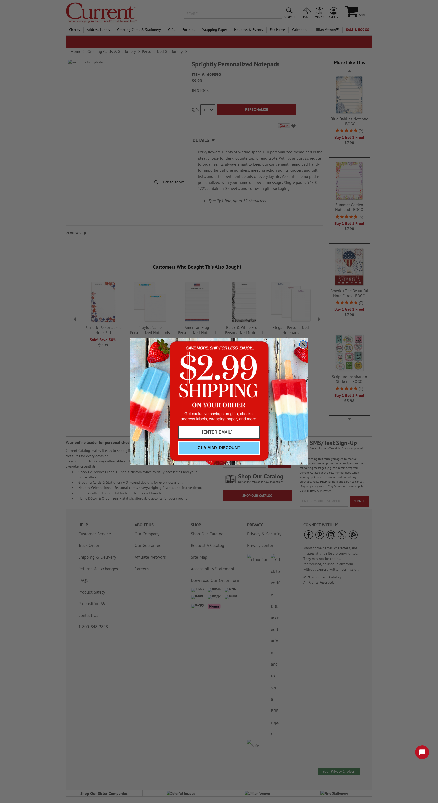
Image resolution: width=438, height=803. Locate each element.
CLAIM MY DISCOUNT (219, 448)
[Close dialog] (303, 344)
